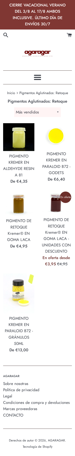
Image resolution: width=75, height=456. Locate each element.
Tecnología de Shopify (37, 446)
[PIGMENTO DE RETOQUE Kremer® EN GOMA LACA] (18, 203)
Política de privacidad (21, 390)
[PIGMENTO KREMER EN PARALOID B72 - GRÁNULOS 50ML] (18, 293)
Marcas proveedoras (20, 409)
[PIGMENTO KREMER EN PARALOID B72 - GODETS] (56, 136)
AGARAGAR (56, 440)
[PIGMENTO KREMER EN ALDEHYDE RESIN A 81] (18, 137)
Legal (7, 396)
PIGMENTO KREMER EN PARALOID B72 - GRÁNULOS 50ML (19, 331)
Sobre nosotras (15, 383)
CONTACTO (13, 415)
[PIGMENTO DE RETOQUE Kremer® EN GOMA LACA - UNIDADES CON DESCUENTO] (56, 203)
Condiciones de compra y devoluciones (36, 402)
